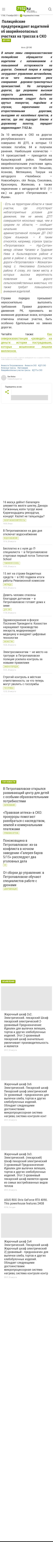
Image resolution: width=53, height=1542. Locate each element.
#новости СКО (31, 365)
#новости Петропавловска (12, 365)
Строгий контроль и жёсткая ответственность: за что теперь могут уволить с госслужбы (23, 680)
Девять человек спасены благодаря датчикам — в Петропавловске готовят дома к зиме (24, 600)
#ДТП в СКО (37, 370)
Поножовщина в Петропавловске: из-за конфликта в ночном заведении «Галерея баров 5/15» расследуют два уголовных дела (23, 850)
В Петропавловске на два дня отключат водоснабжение (22, 532)
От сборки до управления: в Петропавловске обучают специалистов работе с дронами (23, 879)
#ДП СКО (42, 365)
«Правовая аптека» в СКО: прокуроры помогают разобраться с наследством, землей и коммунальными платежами (24, 820)
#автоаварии (22, 368)
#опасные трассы (8, 368)
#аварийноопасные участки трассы (15, 370)
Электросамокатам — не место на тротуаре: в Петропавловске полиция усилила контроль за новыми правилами (25, 657)
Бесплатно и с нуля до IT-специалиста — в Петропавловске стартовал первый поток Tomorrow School (26, 554)
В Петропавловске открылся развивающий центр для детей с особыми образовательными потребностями (26, 795)
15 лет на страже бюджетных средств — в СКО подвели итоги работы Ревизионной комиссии (24, 577)
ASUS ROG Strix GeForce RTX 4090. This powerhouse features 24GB (26, 1201)
